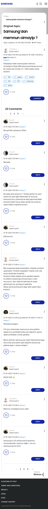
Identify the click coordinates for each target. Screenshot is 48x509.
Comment (37, 98)
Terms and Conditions (10, 486)
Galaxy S (6, 60)
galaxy (19, 77)
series (10, 85)
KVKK (3, 498)
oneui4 (31, 77)
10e (9, 77)
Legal (3, 494)
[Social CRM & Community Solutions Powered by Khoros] (39, 474)
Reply (38, 143)
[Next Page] (22, 113)
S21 (18, 81)
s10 (9, 81)
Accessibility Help (9, 481)
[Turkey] (7, 4)
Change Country (8, 502)
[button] (41, 49)
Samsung (30, 81)
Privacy (4, 490)
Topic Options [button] (41, 22)
